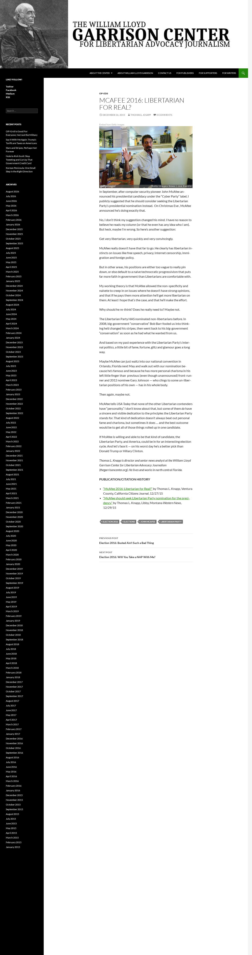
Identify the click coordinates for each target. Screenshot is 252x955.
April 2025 (11, 266)
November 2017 (14, 686)
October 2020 (13, 521)
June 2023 (11, 370)
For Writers (229, 73)
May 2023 (11, 375)
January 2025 (13, 281)
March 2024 (12, 328)
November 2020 (14, 516)
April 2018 (11, 663)
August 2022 (12, 417)
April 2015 (11, 832)
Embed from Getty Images (111, 124)
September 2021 (14, 469)
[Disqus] (146, 620)
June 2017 (11, 710)
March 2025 (12, 271)
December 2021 (14, 455)
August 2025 (12, 248)
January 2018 (13, 677)
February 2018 (13, 672)
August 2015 (12, 814)
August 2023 (12, 361)
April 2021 (11, 493)
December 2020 (14, 512)
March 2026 (12, 215)
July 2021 (11, 479)
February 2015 (13, 842)
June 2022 (11, 427)
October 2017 (13, 691)
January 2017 (13, 733)
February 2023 (13, 389)
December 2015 (14, 795)
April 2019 (11, 606)
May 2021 (11, 488)
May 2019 (11, 601)
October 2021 (13, 465)
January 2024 (13, 337)
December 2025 (14, 229)
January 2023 (13, 394)
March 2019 (12, 611)
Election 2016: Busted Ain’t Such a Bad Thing (126, 541)
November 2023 (14, 347)
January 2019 (13, 620)
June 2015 (11, 823)
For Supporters (208, 73)
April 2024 (11, 323)
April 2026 (11, 210)
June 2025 (11, 257)
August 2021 (12, 474)
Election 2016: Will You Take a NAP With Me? (127, 555)
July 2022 (11, 422)
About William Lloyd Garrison (135, 73)
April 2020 (11, 549)
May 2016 (11, 771)
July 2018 (11, 648)
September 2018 (14, 639)
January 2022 (13, 450)
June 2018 (11, 653)
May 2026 (11, 205)
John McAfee (147, 521)
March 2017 (12, 724)
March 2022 (12, 441)
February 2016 (13, 785)
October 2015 (13, 804)
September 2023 (14, 356)
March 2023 (12, 384)
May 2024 (11, 318)
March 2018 (12, 667)
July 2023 (11, 366)
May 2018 (11, 658)
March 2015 (12, 837)
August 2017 (12, 700)
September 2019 (14, 582)
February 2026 (13, 219)
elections (129, 521)
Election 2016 (110, 521)
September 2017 (14, 696)
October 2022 (13, 408)
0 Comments (164, 114)
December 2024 (14, 285)
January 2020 (13, 564)
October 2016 (13, 748)
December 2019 (14, 568)
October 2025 (13, 238)
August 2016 (12, 757)
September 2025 (14, 243)
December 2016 (14, 738)
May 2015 (11, 828)
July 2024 (11, 309)
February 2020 (13, 559)
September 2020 (14, 526)
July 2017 (11, 705)
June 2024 (11, 314)
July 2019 (11, 592)
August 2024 (12, 304)
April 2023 (11, 380)
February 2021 (13, 502)
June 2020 (11, 540)
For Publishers (185, 73)
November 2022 (14, 403)
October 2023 (13, 351)
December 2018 (14, 625)
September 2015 (14, 809)
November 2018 (14, 630)
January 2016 (13, 790)
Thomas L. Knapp (141, 114)
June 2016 (11, 766)
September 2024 (14, 299)
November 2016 (14, 743)
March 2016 (12, 781)
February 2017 (13, 729)
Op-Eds (103, 93)
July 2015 (11, 818)
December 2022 (14, 399)
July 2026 (11, 196)
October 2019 (13, 578)
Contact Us (164, 73)
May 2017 (11, 714)
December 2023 (14, 342)
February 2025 (13, 276)
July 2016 (11, 762)
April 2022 (11, 436)
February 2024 (13, 332)
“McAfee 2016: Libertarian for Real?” (127, 488)
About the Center (100, 73)
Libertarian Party (171, 521)
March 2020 (12, 554)
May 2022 (11, 432)
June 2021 (11, 483)
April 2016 (11, 776)
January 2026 (13, 224)
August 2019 (12, 587)
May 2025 (11, 262)
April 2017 (11, 719)
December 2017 (14, 681)
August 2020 (12, 531)
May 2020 (11, 545)
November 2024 (14, 290)
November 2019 (14, 573)
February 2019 (13, 615)
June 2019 (11, 597)
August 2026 (12, 191)
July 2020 (11, 535)
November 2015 (14, 799)
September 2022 (14, 413)
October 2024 (13, 295)
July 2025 (11, 252)
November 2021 (14, 460)
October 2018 (13, 634)
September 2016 (14, 752)
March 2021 (12, 498)
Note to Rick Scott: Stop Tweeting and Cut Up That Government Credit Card (19, 160)
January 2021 (13, 507)
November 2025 (14, 233)
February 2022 (13, 446)
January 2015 (13, 847)
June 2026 (11, 200)
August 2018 (12, 644)
